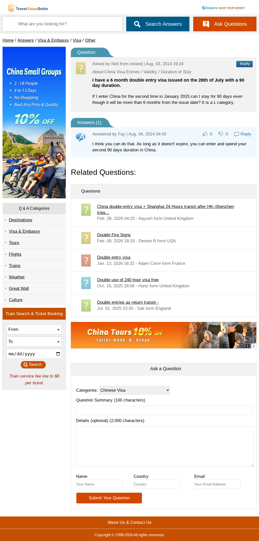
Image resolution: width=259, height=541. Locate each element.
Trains (14, 265)
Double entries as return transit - (128, 302)
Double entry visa (113, 257)
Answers (25, 40)
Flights (15, 254)
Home (8, 40)
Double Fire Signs (114, 234)
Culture (16, 299)
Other (90, 40)
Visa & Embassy (53, 40)
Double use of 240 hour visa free (128, 279)
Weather (17, 277)
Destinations (20, 220)
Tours (14, 242)
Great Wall (19, 288)
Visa (77, 40)
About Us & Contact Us (129, 522)
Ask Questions (230, 24)
